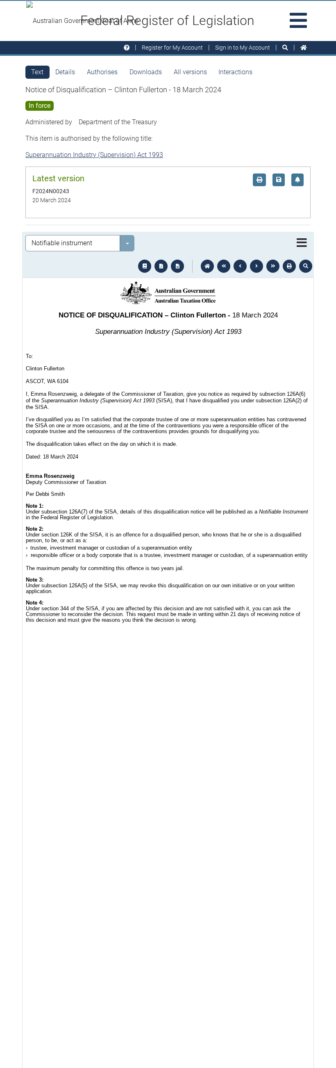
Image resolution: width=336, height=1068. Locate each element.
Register (172, 47)
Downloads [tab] (145, 72)
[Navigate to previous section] (240, 266)
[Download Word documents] (177, 266)
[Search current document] (305, 266)
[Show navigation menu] (302, 243)
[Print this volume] (289, 266)
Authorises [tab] (102, 72)
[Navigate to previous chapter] (223, 266)
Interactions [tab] (235, 72)
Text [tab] (37, 72)
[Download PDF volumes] (161, 266)
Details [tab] (65, 72)
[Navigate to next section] (256, 266)
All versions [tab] (190, 72)
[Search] (285, 48)
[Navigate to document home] (207, 266)
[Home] (304, 48)
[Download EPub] (144, 266)
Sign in (242, 47)
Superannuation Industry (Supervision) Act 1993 (94, 155)
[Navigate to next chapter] (272, 266)
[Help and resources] (126, 48)
